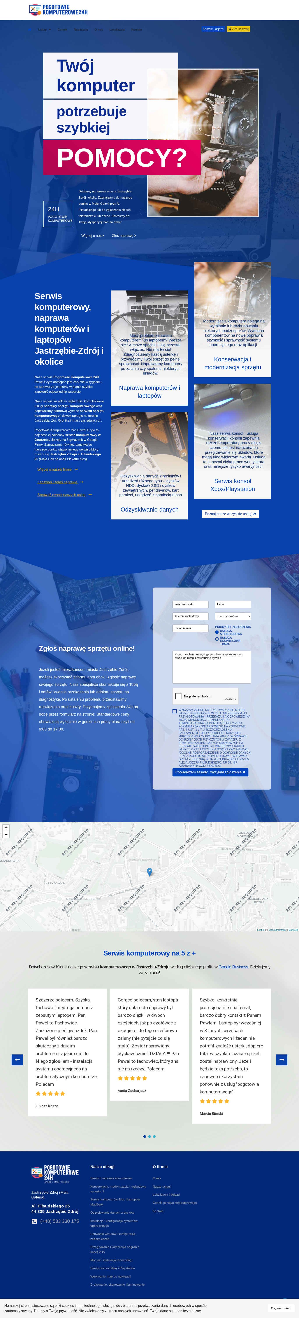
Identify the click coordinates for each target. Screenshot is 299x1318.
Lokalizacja (117, 29)
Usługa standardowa (231, 633)
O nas (99, 29)
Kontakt (136, 29)
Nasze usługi (162, 1186)
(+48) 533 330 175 (59, 1221)
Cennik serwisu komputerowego (175, 1202)
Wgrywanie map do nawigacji (110, 1276)
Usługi (42, 29)
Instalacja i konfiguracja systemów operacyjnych (113, 1223)
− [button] (6, 834)
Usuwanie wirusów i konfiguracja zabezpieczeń (112, 1236)
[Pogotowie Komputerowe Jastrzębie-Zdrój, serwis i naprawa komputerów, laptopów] (30, 29)
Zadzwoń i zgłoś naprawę (57, 482)
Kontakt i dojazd (213, 29)
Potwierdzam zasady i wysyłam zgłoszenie (209, 772)
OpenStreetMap (277, 929)
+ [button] (6, 828)
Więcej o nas (91, 236)
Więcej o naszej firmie (54, 469)
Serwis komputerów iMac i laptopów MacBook (115, 1202)
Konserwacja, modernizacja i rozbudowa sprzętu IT (118, 1189)
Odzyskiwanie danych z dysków (112, 1212)
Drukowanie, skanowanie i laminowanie (117, 1284)
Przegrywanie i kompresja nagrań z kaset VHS (114, 1249)
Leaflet (260, 929)
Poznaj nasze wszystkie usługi (229, 514)
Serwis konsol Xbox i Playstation (112, 1268)
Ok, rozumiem (281, 1308)
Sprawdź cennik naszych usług (61, 495)
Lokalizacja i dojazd (166, 1194)
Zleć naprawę (240, 29)
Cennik (62, 29)
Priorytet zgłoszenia (233, 627)
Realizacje (81, 29)
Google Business (233, 966)
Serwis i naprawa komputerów (111, 1178)
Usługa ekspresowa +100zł (230, 641)
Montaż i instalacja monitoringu (111, 1260)
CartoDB (293, 929)
